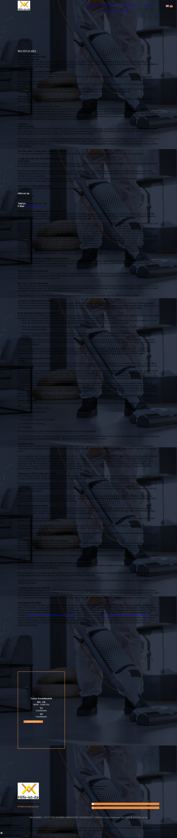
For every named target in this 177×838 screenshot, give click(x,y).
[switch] (1, 833)
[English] (167, 6)
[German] (171, 6)
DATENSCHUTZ (86, 817)
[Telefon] (92, 808)
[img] (42, 9)
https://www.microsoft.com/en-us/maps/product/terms (50, 615)
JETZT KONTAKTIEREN (117, 11)
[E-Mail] (93, 804)
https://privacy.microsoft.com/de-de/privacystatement (125, 615)
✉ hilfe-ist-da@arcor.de (28, 806)
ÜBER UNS (111, 5)
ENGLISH (99, 817)
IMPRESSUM (71, 817)
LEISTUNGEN (129, 5)
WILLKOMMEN (92, 5)
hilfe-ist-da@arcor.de (34, 206)
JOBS (146, 5)
